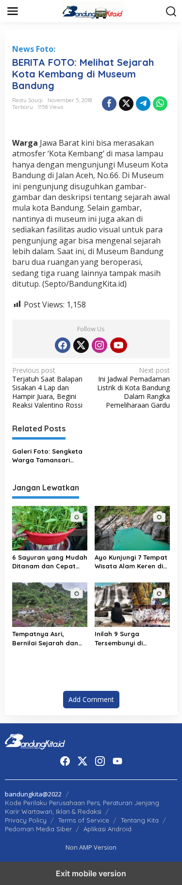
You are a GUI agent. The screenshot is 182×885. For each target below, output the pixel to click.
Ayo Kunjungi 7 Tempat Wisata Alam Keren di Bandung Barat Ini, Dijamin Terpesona (131, 561)
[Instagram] (99, 345)
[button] (171, 11)
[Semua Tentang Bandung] (93, 10)
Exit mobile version (91, 873)
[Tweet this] (126, 103)
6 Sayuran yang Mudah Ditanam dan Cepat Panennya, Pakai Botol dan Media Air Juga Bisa (49, 561)
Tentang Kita (140, 820)
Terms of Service (83, 820)
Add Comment (91, 699)
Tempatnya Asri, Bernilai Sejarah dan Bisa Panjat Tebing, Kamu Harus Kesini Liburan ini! (45, 638)
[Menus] (12, 11)
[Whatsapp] (160, 103)
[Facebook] (62, 345)
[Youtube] (118, 345)
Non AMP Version (91, 847)
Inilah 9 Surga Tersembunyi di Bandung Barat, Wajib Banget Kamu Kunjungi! (132, 638)
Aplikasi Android (107, 829)
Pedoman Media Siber (38, 829)
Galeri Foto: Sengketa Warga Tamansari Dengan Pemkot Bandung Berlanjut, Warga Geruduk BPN (47, 455)
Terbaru (22, 107)
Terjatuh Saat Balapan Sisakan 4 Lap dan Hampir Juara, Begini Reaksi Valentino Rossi (47, 388)
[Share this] (109, 103)
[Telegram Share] (143, 103)
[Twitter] (81, 345)
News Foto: (33, 49)
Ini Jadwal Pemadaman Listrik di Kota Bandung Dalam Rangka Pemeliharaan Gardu (133, 388)
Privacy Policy (26, 820)
